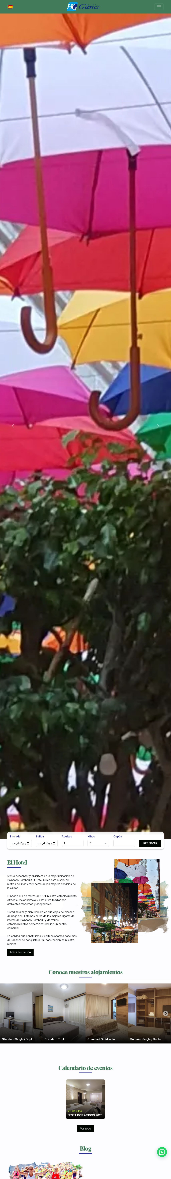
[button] (13, 426)
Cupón (117, 836)
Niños (91, 836)
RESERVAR (150, 843)
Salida (40, 836)
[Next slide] (165, 1013)
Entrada (15, 836)
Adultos (67, 836)
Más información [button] (20, 952)
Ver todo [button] (85, 1128)
